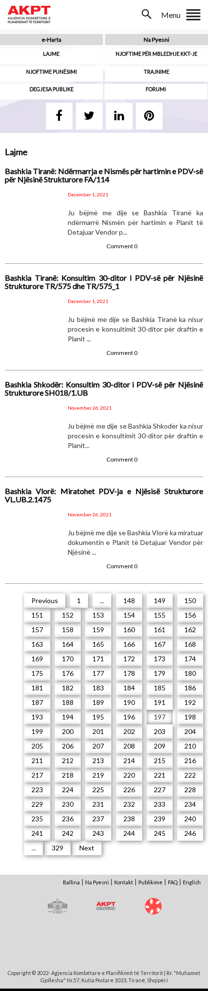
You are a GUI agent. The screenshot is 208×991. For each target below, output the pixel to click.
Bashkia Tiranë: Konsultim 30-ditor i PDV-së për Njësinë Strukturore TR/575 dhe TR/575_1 (104, 282)
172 (129, 659)
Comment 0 (121, 246)
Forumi (156, 89)
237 (98, 819)
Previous (44, 600)
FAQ (173, 882)
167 (159, 644)
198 (190, 717)
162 (190, 629)
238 (129, 819)
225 (98, 789)
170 (68, 659)
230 (68, 804)
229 (37, 804)
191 (159, 702)
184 (129, 688)
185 (159, 688)
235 (37, 819)
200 (68, 731)
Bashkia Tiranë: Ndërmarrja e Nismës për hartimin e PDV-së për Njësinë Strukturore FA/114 (104, 175)
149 (159, 600)
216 (190, 760)
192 (190, 702)
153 (98, 615)
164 (68, 644)
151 (37, 615)
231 (98, 804)
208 (129, 746)
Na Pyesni (156, 39)
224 (68, 789)
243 (98, 833)
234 (190, 804)
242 (68, 833)
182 (68, 688)
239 (159, 819)
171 (98, 659)
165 (98, 644)
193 (37, 717)
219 (98, 775)
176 (68, 673)
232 (129, 804)
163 (37, 644)
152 (68, 615)
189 (98, 702)
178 (129, 673)
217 (37, 775)
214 (129, 760)
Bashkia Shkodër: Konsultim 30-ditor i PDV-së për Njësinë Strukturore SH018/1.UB (104, 389)
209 (159, 746)
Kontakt (123, 882)
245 (159, 833)
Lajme (51, 53)
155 (159, 615)
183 (98, 688)
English (192, 882)
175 (37, 673)
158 (68, 629)
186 (190, 688)
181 (37, 688)
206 (68, 746)
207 (98, 746)
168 (190, 644)
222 (190, 775)
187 (37, 702)
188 (68, 702)
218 (68, 775)
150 (190, 600)
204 (190, 731)
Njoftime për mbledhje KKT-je (156, 53)
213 (98, 760)
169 (37, 659)
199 (37, 731)
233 (159, 804)
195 (98, 717)
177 (98, 673)
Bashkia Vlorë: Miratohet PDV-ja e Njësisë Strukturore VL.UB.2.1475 (104, 495)
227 (159, 789)
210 (190, 746)
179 (159, 673)
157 (37, 629)
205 (37, 746)
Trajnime (156, 71)
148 (129, 600)
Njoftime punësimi (51, 71)
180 (190, 673)
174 (190, 659)
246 (190, 833)
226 (129, 789)
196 (129, 717)
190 (129, 702)
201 (98, 731)
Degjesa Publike (52, 89)
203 (159, 731)
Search (147, 14)
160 (129, 629)
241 (37, 833)
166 (129, 644)
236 (68, 819)
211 (37, 760)
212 (68, 760)
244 (129, 833)
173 (159, 659)
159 (98, 629)
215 (159, 760)
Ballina (71, 882)
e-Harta (51, 39)
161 (159, 629)
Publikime (150, 882)
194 (68, 717)
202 (129, 731)
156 (190, 615)
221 (159, 775)
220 (129, 775)
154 (129, 615)
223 (37, 789)
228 (190, 789)
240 (190, 819)
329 (57, 848)
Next (86, 848)
